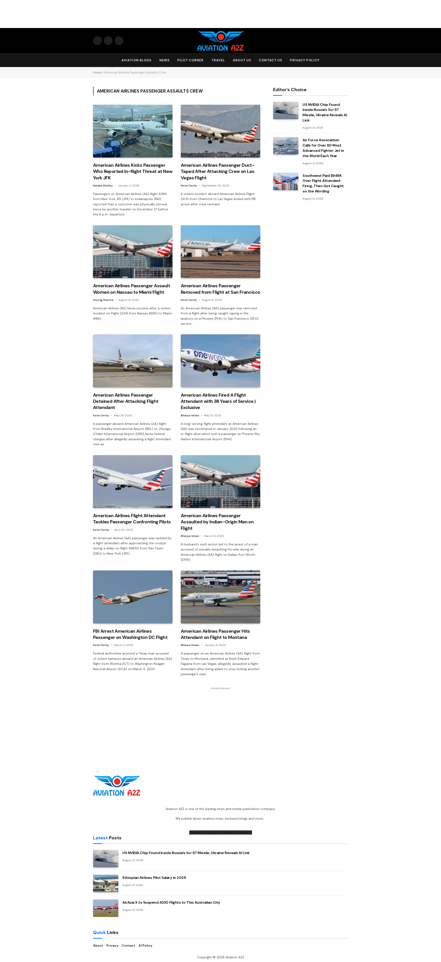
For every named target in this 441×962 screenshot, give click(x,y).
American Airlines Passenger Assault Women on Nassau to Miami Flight (131, 289)
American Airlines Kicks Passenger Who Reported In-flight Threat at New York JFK (132, 171)
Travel (218, 60)
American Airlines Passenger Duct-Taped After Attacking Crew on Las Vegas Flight (217, 171)
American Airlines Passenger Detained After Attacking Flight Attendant (125, 401)
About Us (242, 60)
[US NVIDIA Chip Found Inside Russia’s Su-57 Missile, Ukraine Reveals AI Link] (285, 110)
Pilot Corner (190, 60)
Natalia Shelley (103, 185)
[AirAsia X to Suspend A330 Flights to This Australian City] (105, 908)
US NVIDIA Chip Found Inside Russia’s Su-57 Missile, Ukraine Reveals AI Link (324, 112)
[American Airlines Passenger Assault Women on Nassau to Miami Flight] (132, 251)
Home (97, 72)
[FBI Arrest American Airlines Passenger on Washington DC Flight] (132, 596)
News (164, 60)
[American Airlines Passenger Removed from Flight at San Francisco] (220, 251)
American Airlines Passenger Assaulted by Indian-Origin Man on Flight (217, 522)
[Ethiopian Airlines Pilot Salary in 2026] (105, 883)
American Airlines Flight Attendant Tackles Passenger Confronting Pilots (132, 519)
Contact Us (270, 60)
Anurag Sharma (103, 300)
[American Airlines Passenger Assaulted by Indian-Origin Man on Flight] (220, 481)
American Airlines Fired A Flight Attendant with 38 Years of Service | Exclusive (218, 401)
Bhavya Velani (190, 415)
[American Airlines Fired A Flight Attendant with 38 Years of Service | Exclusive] (220, 360)
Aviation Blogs (137, 60)
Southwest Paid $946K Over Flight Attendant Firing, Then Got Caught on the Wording (323, 183)
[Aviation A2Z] (220, 40)
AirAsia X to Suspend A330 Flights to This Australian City (171, 902)
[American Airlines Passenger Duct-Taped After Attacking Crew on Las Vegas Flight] (220, 131)
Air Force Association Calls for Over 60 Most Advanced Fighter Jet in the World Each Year (323, 148)
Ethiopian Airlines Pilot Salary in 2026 (154, 877)
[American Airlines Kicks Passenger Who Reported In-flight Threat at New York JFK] (132, 131)
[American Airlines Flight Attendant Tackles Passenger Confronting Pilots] (132, 481)
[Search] (346, 60)
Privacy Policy (304, 60)
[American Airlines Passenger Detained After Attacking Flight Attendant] (132, 360)
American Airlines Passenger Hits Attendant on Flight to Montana (215, 634)
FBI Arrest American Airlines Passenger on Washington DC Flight (130, 634)
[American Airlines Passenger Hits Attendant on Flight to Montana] (220, 596)
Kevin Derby (189, 185)
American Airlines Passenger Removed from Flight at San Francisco (220, 289)
